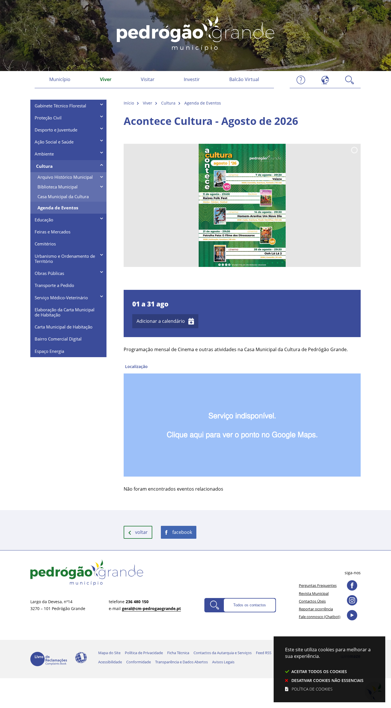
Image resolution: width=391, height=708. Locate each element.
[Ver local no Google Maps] (242, 419)
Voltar (141, 532)
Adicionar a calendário (161, 321)
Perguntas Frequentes (318, 585)
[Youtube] (352, 615)
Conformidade (138, 661)
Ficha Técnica (178, 652)
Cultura (168, 103)
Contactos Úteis (312, 601)
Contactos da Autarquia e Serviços (222, 652)
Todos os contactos (249, 605)
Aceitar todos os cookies (319, 671)
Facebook (182, 532)
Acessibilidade (81, 657)
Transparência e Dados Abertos (181, 661)
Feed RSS (263, 652)
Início (129, 103)
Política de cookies (312, 689)
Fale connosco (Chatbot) (319, 616)
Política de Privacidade (144, 652)
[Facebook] (352, 585)
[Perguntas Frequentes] (301, 79)
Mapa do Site (109, 652)
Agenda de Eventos (202, 103)
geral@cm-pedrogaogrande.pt (151, 608)
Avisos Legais (223, 661)
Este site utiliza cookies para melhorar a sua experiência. (328, 669)
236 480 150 (137, 601)
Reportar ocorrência (316, 608)
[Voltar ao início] (195, 32)
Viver (147, 103)
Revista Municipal (314, 593)
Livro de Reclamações (48, 659)
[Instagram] (352, 600)
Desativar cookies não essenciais (327, 680)
